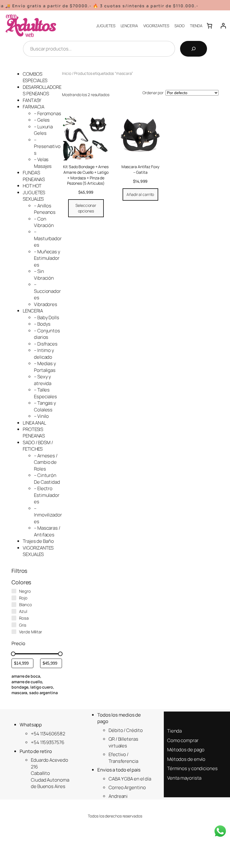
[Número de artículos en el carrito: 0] (209, 26)
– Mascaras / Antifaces (47, 531)
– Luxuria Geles (43, 129)
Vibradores (45, 304)
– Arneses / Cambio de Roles (46, 462)
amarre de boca (26, 676)
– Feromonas (47, 113)
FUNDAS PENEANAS (34, 175)
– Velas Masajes (43, 162)
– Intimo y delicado (44, 353)
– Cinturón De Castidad (47, 478)
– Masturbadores (48, 238)
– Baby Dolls (46, 317)
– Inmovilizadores (48, 515)
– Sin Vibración (44, 274)
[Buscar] (193, 49)
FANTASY (32, 100)
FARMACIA (33, 106)
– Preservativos (47, 146)
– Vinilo (41, 416)
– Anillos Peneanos (45, 208)
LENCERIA (33, 310)
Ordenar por (153, 92)
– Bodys (42, 324)
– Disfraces (46, 343)
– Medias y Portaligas (45, 366)
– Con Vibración (44, 222)
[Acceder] (223, 26)
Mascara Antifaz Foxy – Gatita (140, 169)
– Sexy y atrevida (42, 379)
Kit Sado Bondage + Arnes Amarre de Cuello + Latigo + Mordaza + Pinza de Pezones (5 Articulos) (86, 175)
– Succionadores (47, 291)
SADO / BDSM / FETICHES (38, 445)
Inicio (66, 73)
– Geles (42, 120)
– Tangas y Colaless (45, 406)
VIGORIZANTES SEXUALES (38, 551)
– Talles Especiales (45, 392)
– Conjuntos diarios (47, 333)
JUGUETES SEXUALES (34, 195)
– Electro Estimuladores (46, 495)
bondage (20, 687)
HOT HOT (32, 185)
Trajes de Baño (38, 541)
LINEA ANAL (34, 423)
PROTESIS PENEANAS (34, 432)
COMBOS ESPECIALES (35, 77)
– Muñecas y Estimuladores (47, 258)
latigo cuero (41, 687)
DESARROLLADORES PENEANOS (42, 90)
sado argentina (43, 692)
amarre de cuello (27, 681)
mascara (19, 692)
